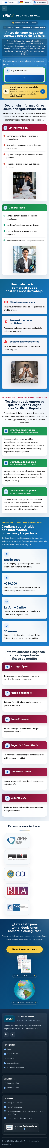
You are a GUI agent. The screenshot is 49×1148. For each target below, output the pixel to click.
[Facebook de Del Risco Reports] (12, 1034)
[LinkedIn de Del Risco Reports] (6, 1034)
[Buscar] (24, 78)
